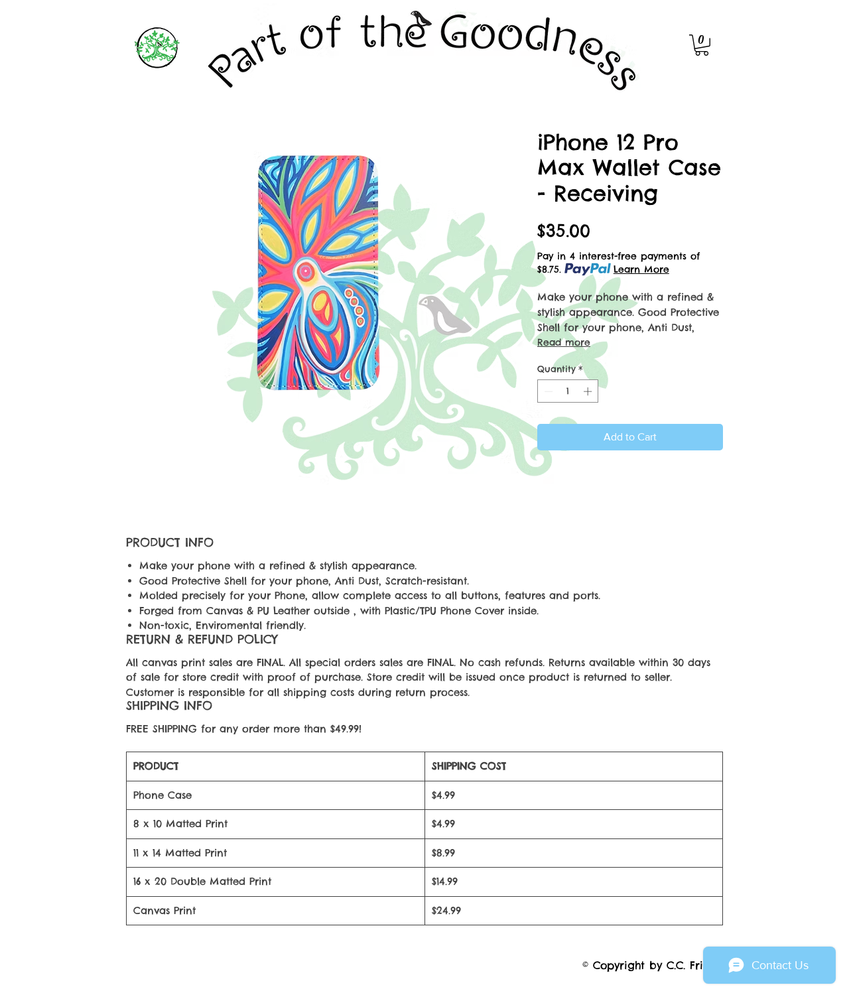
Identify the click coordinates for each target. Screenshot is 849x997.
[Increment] (589, 391)
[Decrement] (547, 391)
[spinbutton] (568, 391)
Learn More (641, 269)
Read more (563, 342)
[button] (701, 45)
